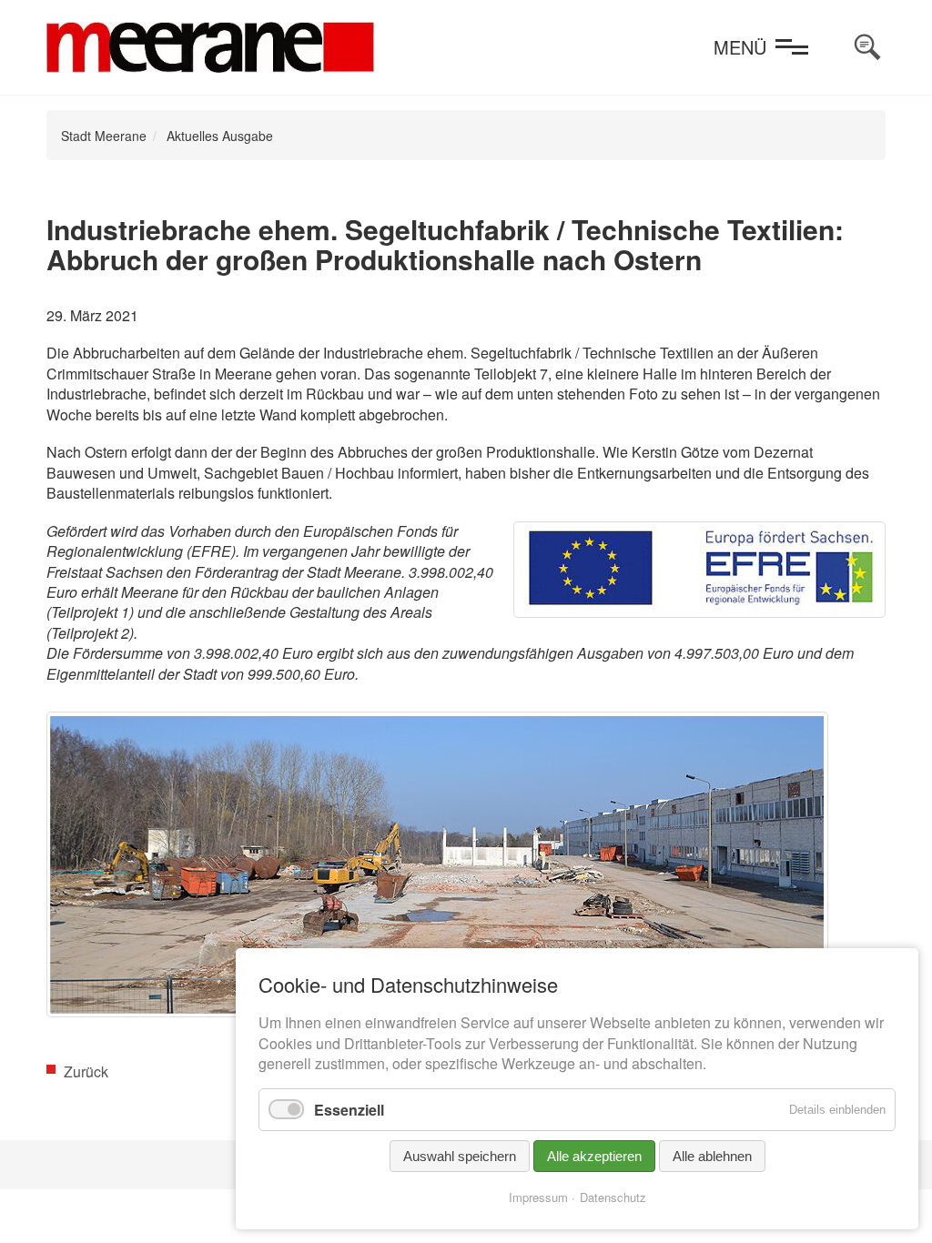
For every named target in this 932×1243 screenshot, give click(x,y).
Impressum (538, 1197)
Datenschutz (613, 1197)
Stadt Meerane (104, 135)
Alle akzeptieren (594, 1156)
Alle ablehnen (712, 1156)
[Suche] (867, 47)
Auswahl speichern (459, 1156)
